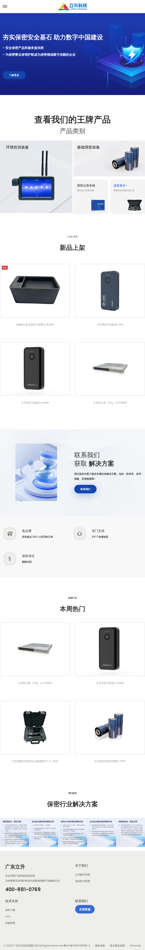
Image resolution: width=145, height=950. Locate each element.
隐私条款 (100, 945)
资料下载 (10, 910)
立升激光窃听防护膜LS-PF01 (110, 761)
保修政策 (10, 923)
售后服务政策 (117, 945)
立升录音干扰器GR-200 (110, 324)
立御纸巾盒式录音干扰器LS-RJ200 (35, 324)
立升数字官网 (82, 874)
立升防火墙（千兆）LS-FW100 (110, 403)
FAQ (8, 916)
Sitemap (135, 945)
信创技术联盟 (82, 881)
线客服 (85, 909)
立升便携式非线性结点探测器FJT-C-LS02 (35, 761)
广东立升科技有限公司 (25, 945)
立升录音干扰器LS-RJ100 (35, 403)
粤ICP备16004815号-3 (77, 945)
